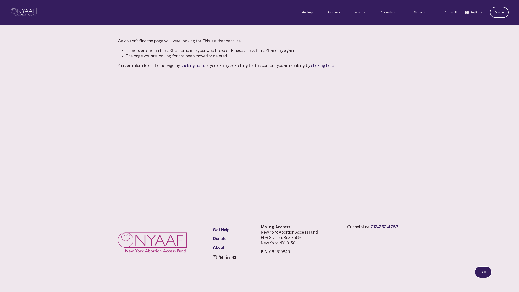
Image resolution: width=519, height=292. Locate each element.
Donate (499, 12)
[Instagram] (215, 257)
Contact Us (451, 12)
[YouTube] (234, 257)
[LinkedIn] (228, 257)
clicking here (192, 65)
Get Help (307, 12)
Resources (333, 12)
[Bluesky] (221, 257)
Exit (483, 272)
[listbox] (474, 12)
